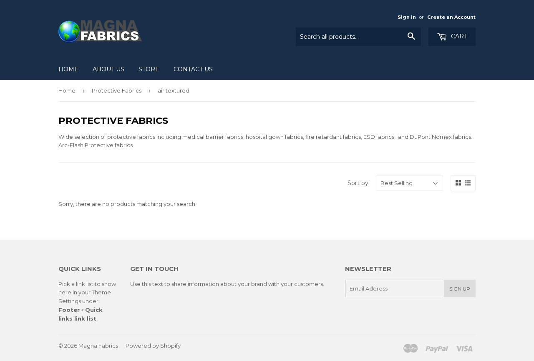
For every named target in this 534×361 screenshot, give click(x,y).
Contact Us (193, 69)
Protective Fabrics (116, 90)
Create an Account (451, 17)
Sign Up (459, 289)
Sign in (407, 17)
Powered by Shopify (153, 345)
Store (149, 69)
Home (68, 69)
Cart (458, 36)
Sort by (358, 183)
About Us (108, 69)
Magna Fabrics (98, 345)
